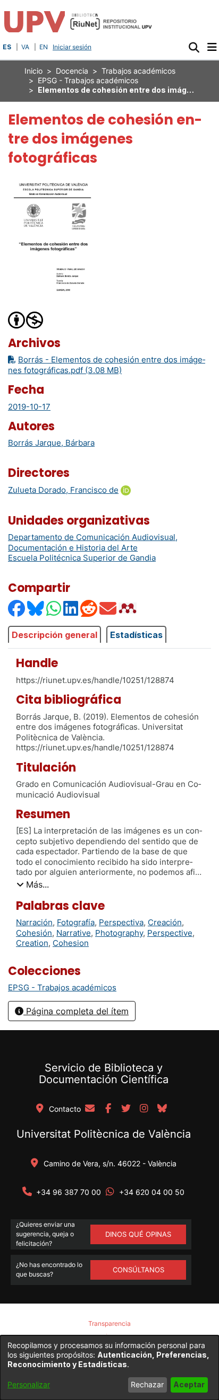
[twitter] (126, 1109)
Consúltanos (138, 1269)
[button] (193, 47)
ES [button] (7, 47)
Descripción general (54, 635)
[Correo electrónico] (108, 608)
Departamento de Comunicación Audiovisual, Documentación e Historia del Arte (93, 542)
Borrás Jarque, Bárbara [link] (51, 443)
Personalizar (28, 1384)
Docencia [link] (72, 70)
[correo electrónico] (90, 1109)
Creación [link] (165, 922)
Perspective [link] (169, 933)
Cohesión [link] (34, 933)
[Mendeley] (129, 608)
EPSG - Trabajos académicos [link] (88, 80)
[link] (62, 987)
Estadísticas (136, 635)
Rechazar (147, 1384)
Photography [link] (119, 933)
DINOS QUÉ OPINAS (138, 1234)
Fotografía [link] (76, 922)
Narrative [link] (73, 933)
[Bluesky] (36, 608)
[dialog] (109, 1367)
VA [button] (25, 47)
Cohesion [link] (71, 943)
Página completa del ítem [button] (76, 1011)
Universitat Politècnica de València (103, 1134)
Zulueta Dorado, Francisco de (63, 490)
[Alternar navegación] (212, 47)
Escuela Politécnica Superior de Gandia (82, 558)
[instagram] (144, 1109)
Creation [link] (32, 943)
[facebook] (108, 1109)
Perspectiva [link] (121, 922)
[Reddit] (89, 608)
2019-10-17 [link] (29, 407)
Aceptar (189, 1384)
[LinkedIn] (71, 608)
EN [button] (43, 47)
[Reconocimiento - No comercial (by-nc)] (26, 319)
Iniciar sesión (73, 47)
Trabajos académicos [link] (138, 70)
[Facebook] (17, 608)
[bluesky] (162, 1109)
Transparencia (109, 1323)
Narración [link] (34, 922)
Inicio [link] (33, 70)
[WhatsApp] (54, 608)
